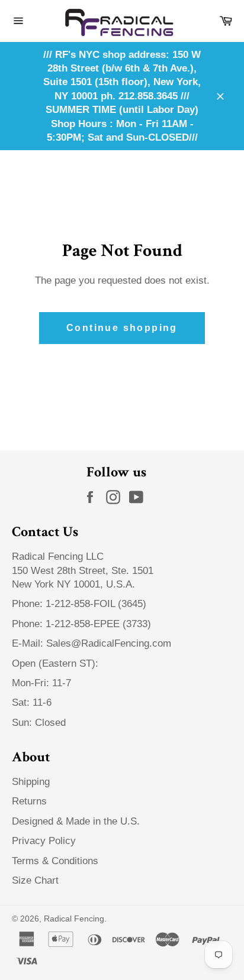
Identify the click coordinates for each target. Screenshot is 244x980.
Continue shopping (122, 328)
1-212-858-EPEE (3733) (98, 623)
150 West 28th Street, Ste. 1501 (84, 570)
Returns (29, 801)
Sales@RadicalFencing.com (108, 643)
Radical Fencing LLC (59, 556)
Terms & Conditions (55, 861)
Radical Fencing (74, 918)
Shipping (31, 781)
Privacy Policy (44, 840)
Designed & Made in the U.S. (76, 821)
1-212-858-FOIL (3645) (96, 603)
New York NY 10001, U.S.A (72, 584)
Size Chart (35, 880)
